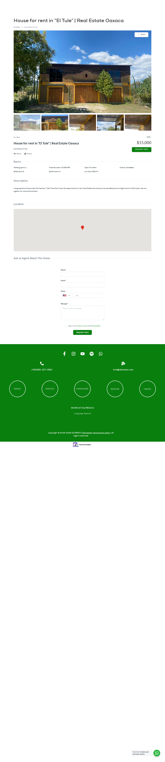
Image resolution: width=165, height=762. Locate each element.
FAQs (120, 8)
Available (130, 168)
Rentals (77, 8)
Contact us (139, 8)
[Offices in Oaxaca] (17, 388)
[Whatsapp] (100, 354)
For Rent (17, 27)
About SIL (99, 8)
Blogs (158, 8)
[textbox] (66, 295)
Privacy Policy (95, 326)
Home (57, 8)
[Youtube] (82, 354)
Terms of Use (82, 326)
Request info (141, 150)
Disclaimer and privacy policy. (96, 433)
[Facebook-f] (64, 354)
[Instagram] (73, 354)
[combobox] (66, 295)
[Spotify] (91, 354)
